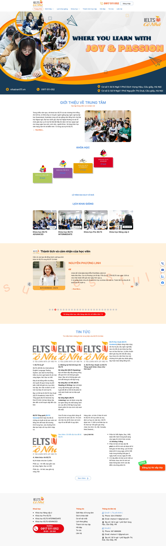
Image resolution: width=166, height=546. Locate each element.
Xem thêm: (62, 434)
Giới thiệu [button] (48, 9)
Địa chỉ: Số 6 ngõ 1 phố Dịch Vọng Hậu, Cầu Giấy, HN (116, 523)
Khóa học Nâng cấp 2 (43, 512)
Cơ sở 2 (107, 528)
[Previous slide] (29, 284)
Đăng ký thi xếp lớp (152, 467)
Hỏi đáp (102, 9)
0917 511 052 (111, 3)
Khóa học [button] (74, 9)
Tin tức (111, 9)
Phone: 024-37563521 (113, 515)
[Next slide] (136, 284)
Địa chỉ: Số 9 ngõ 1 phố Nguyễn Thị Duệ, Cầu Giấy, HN (117, 538)
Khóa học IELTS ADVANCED (46, 521)
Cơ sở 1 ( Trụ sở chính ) (114, 512)
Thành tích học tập (90, 9)
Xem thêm (82, 478)
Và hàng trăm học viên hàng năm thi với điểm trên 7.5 (83, 314)
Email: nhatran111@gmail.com (117, 518)
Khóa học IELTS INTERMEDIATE (48, 518)
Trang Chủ (38, 9)
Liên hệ (119, 9)
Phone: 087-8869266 (113, 531)
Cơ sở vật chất (81, 518)
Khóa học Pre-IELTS (43, 515)
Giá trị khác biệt (82, 515)
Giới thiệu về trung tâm (85, 512)
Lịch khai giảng (62, 9)
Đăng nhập (126, 3)
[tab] (50, 310)
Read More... (39, 130)
